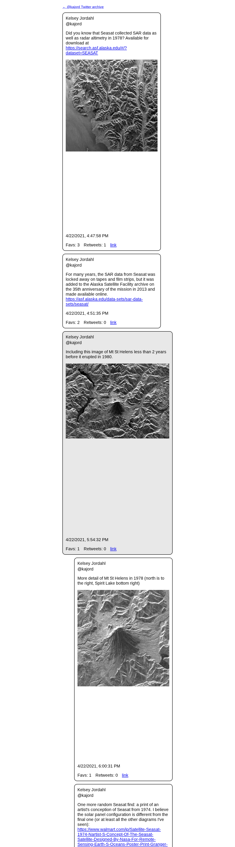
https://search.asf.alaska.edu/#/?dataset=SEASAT (96, 50)
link (113, 245)
